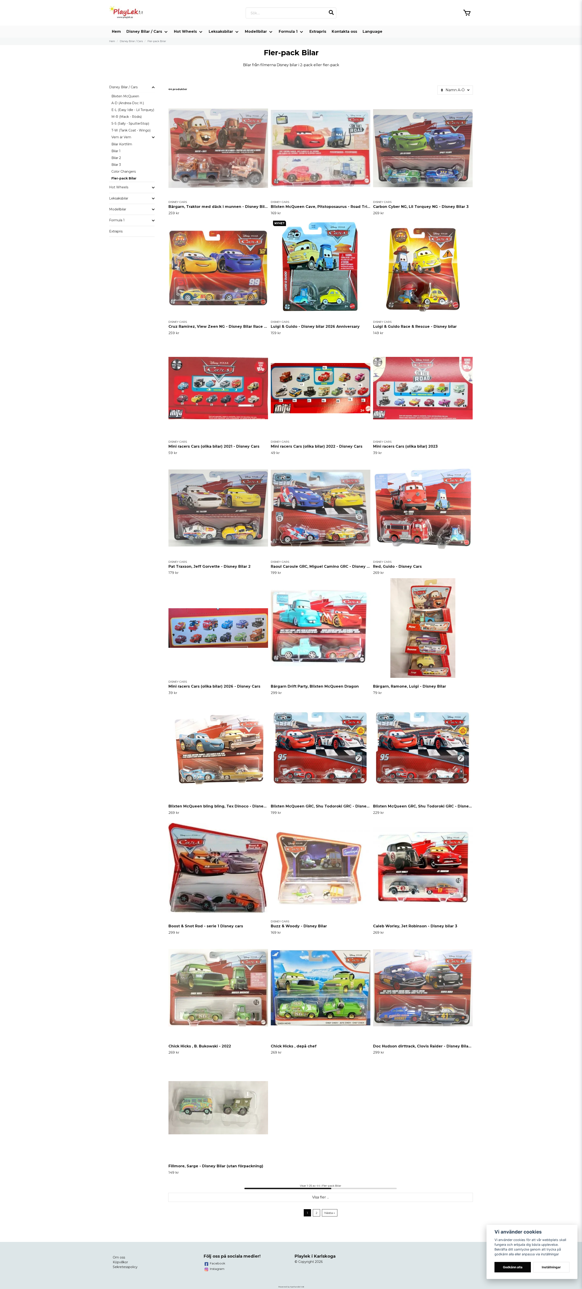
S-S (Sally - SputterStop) (130, 123)
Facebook (217, 1263)
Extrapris (317, 31)
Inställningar (551, 1267)
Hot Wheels (185, 31)
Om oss (119, 1257)
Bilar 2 (116, 158)
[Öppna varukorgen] (467, 13)
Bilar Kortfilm (121, 144)
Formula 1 (288, 31)
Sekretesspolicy (125, 1267)
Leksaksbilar (221, 31)
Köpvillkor (120, 1262)
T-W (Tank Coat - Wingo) (131, 130)
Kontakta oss (344, 31)
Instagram (217, 1269)
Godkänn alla (512, 1267)
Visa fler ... (320, 1197)
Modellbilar (256, 31)
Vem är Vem (121, 137)
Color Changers (123, 171)
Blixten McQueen (125, 96)
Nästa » (329, 1213)
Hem (116, 31)
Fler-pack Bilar (123, 178)
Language (372, 31)
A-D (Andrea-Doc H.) (127, 103)
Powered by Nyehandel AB (291, 1287)
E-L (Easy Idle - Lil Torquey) (132, 110)
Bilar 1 (115, 151)
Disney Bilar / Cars (144, 31)
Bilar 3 (116, 165)
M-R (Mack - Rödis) (126, 117)
